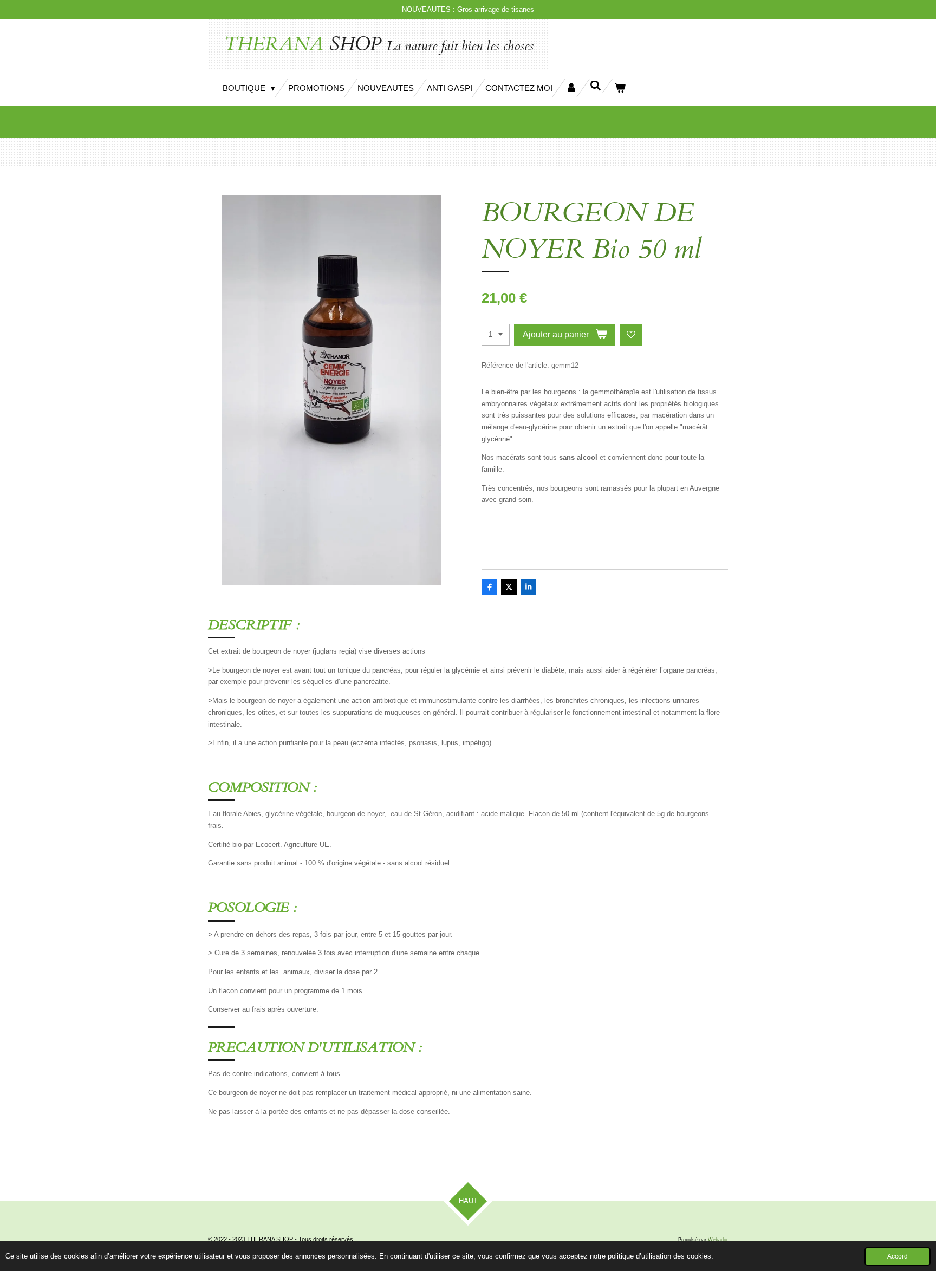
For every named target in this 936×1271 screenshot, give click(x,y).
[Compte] (571, 88)
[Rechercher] (595, 86)
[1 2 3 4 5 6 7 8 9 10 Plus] (496, 335)
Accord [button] (897, 1256)
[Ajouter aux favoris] (631, 335)
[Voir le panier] (620, 88)
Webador (718, 1239)
